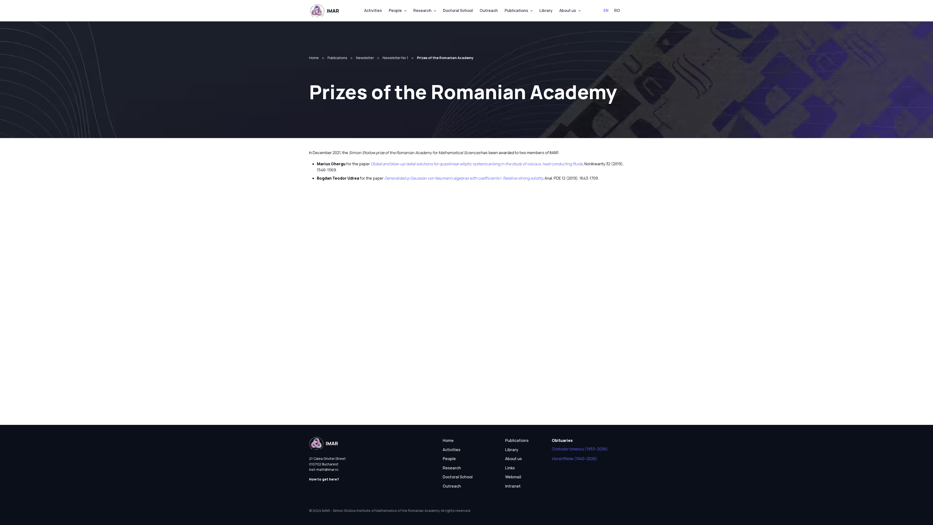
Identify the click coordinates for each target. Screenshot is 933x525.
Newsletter (365, 57)
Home (314, 57)
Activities (373, 10)
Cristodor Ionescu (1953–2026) (580, 449)
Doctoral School (458, 10)
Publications (516, 10)
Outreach (489, 10)
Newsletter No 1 (395, 57)
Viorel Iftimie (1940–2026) (574, 458)
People (395, 10)
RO (617, 10)
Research (422, 10)
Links (510, 468)
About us (567, 10)
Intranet (513, 486)
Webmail (513, 477)
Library (546, 10)
